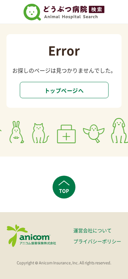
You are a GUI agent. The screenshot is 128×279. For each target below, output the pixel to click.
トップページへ (64, 90)
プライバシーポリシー (97, 241)
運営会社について (92, 230)
